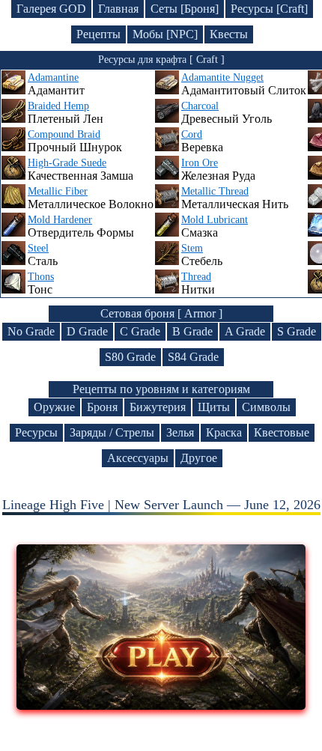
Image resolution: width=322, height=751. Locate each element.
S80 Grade (130, 356)
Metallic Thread (215, 191)
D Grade (87, 331)
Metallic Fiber (58, 191)
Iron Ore (199, 162)
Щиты (214, 407)
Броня (102, 407)
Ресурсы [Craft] (269, 8)
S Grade (296, 331)
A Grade (245, 331)
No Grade (31, 331)
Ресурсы (36, 432)
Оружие (54, 407)
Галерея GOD (51, 8)
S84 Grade (193, 356)
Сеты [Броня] (185, 8)
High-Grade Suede (67, 162)
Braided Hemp (58, 106)
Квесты (229, 34)
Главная (118, 8)
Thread (196, 276)
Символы (266, 407)
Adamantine (53, 77)
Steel (38, 248)
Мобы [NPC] (165, 34)
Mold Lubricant (214, 219)
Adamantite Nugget (222, 77)
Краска (224, 432)
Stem (192, 248)
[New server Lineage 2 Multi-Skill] (161, 705)
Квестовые (281, 432)
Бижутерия (158, 407)
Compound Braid (64, 134)
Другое (198, 457)
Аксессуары (137, 457)
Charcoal (200, 106)
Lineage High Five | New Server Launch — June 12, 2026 (161, 504)
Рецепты (98, 34)
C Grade (140, 331)
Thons (41, 276)
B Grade (192, 331)
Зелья (180, 432)
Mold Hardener (60, 219)
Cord (191, 134)
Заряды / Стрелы (112, 432)
